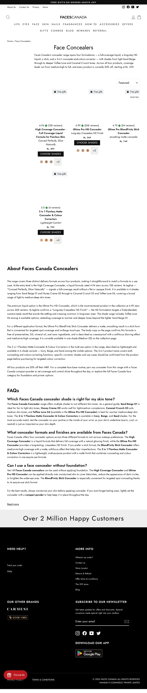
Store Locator (81, 568)
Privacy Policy (15, 679)
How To (91, 24)
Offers (127, 24)
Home (10, 41)
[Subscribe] (126, 621)
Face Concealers (22, 41)
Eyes (26, 24)
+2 (94, 150)
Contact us (80, 562)
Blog (70, 30)
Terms (45, 7)
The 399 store (81, 584)
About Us (11, 7)
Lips (17, 24)
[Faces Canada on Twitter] (98, 633)
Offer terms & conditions (86, 578)
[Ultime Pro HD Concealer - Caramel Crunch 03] (83, 150)
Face (36, 24)
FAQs (9, 571)
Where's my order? (84, 557)
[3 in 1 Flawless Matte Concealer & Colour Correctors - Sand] (51, 240)
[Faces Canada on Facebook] (84, 633)
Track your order (14, 565)
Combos (57, 30)
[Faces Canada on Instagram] (77, 633)
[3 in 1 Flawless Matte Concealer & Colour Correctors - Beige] (46, 240)
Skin (45, 24)
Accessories (110, 24)
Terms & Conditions (43, 679)
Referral (100, 30)
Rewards (83, 30)
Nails (56, 24)
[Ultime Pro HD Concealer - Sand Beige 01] (78, 150)
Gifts (44, 30)
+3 (58, 162)
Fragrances (72, 24)
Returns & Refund (83, 573)
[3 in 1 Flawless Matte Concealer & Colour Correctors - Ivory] (41, 240)
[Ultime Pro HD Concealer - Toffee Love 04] (87, 150)
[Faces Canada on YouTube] (91, 633)
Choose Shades (50, 154)
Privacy (36, 7)
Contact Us (24, 7)
